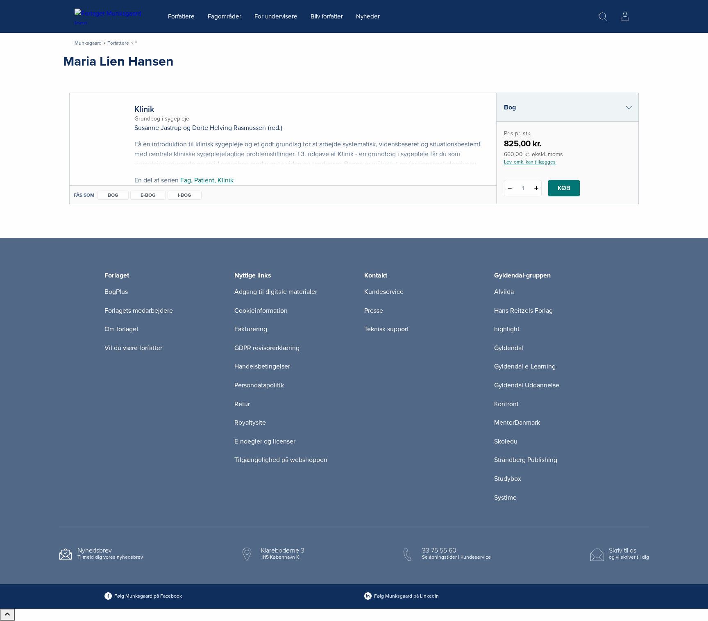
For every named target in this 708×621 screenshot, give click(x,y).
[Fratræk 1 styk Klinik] (509, 188)
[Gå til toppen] (7, 615)
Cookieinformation (261, 311)
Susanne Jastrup (158, 128)
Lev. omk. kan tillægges (530, 162)
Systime (505, 498)
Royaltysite (250, 423)
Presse (373, 311)
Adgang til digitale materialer (275, 292)
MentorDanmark (517, 423)
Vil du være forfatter (133, 348)
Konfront (506, 404)
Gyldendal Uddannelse (526, 385)
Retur (242, 404)
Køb (564, 188)
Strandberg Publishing (525, 460)
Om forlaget (121, 329)
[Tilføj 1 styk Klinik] (536, 188)
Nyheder (368, 16)
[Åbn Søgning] (603, 16)
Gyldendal (508, 348)
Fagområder (224, 16)
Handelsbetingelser (262, 366)
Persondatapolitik (259, 385)
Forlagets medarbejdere (138, 311)
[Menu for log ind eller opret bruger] (625, 16)
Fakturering (250, 329)
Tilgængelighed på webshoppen (280, 460)
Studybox (507, 479)
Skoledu (505, 441)
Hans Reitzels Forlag (523, 311)
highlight (507, 329)
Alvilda (504, 292)
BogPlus (116, 292)
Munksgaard (88, 43)
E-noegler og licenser (264, 441)
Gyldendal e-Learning (525, 366)
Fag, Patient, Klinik (207, 180)
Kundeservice (384, 292)
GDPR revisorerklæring (267, 348)
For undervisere (275, 16)
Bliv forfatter (327, 16)
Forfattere (181, 16)
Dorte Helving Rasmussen (229, 128)
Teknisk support (386, 329)
